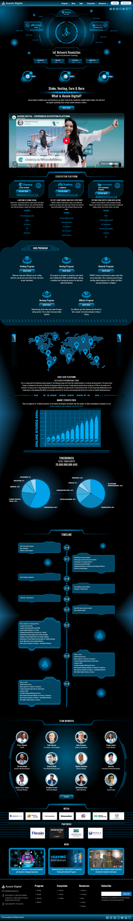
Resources (102, 3)
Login (115, 3)
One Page (57, 60)
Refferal (39, 902)
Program (65, 3)
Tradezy (61, 894)
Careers (66, 796)
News (73, 3)
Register (126, 3)
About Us (83, 890)
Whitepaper (40, 60)
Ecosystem (91, 3)
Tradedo (61, 898)
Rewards (39, 898)
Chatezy (61, 890)
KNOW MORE (67, 108)
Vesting (39, 894)
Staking (39, 890)
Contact (83, 906)
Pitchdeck (75, 60)
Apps (81, 3)
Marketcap (92, 60)
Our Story (83, 894)
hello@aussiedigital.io (12, 891)
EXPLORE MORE (23, 191)
